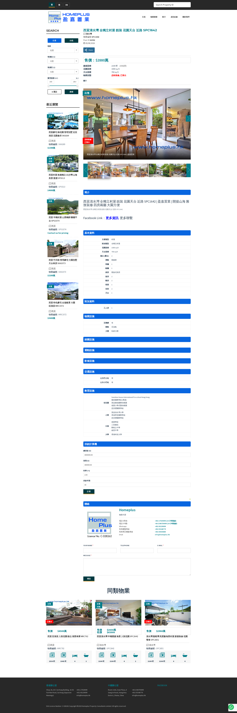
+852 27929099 (82, 690)
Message (86, 555)
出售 (54, 40)
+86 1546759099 (138, 690)
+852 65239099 (160, 526)
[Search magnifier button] (188, 4)
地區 (49, 46)
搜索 (71, 92)
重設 (55, 92)
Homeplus (127, 509)
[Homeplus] (69, 17)
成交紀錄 (174, 17)
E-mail (159, 545)
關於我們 (186, 17)
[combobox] (63, 61)
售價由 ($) (51, 57)
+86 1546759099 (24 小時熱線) (166, 523)
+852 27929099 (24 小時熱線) (165, 521)
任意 (52, 50)
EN (67, 5)
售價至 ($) (51, 67)
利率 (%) (86, 471)
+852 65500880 (160, 532)
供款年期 (86, 481)
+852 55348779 (160, 529)
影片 (164, 17)
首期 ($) (86, 461)
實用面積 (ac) (53, 78)
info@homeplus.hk (162, 534)
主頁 (144, 17)
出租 (71, 40)
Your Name (87, 545)
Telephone (124, 545)
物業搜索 (153, 17)
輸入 (77, 78)
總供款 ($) (87, 451)
